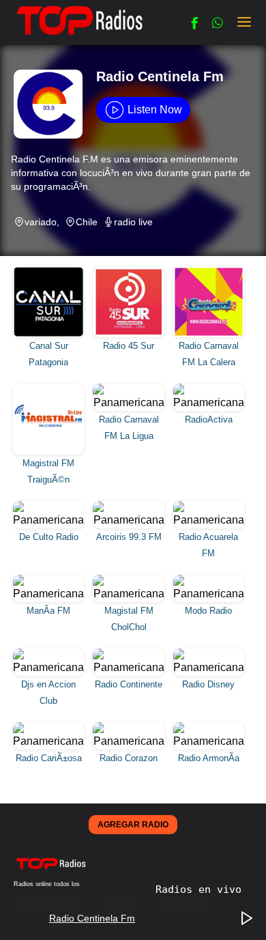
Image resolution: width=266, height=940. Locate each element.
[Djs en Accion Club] (50, 653)
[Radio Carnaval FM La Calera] (209, 270)
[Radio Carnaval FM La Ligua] (130, 388)
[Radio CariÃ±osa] (50, 726)
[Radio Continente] (130, 653)
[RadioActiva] (209, 388)
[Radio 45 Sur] (130, 270)
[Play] (247, 918)
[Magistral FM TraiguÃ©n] (50, 388)
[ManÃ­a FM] (50, 579)
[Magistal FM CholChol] (130, 579)
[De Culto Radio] (50, 505)
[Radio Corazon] (130, 726)
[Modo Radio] (209, 579)
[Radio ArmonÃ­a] (209, 726)
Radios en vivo (198, 889)
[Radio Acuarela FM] (209, 505)
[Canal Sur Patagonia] (50, 270)
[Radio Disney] (209, 653)
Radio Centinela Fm (92, 918)
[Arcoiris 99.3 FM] (130, 505)
